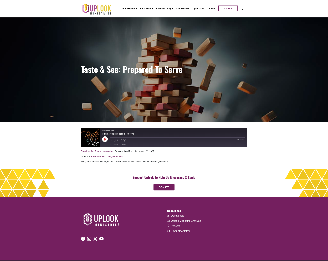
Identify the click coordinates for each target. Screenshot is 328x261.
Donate (211, 9)
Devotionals (177, 215)
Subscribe (114, 144)
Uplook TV (198, 9)
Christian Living (164, 9)
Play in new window (104, 151)
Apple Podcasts (98, 156)
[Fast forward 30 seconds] (124, 140)
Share (124, 144)
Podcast (175, 226)
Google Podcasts (115, 156)
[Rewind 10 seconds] (115, 140)
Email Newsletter (180, 231)
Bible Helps (145, 9)
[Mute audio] (111, 140)
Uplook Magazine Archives (186, 220)
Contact (228, 8)
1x (119, 140)
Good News (182, 9)
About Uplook (128, 9)
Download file (87, 151)
